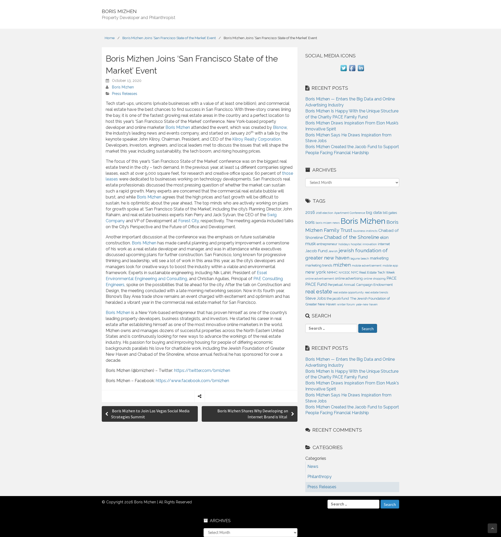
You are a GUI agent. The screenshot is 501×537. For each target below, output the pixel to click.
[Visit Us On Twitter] (343, 70)
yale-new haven (367, 304)
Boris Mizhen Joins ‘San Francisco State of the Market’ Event (169, 38)
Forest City (188, 220)
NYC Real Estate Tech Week (373, 272)
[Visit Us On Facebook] (352, 70)
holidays (344, 244)
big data (374, 212)
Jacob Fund (316, 251)
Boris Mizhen (123, 87)
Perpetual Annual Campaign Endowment (360, 285)
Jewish (333, 251)
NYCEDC (344, 272)
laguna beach (359, 258)
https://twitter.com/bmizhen (202, 370)
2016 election (324, 212)
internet (384, 244)
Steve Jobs (315, 298)
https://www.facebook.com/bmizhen (192, 380)
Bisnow (280, 127)
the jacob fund (338, 298)
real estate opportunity (348, 292)
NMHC (332, 272)
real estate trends (376, 292)
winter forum (346, 304)
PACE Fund (316, 284)
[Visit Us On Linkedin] (360, 70)
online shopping (375, 278)
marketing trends (318, 265)
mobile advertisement (366, 265)
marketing (379, 258)
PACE (392, 278)
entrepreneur (327, 244)
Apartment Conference (349, 212)
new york (315, 272)
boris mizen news (327, 222)
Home (110, 38)
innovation (369, 244)
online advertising (349, 278)
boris (310, 222)
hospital (356, 244)
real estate (318, 291)
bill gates (390, 213)
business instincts (365, 230)
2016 (310, 212)
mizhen (342, 265)
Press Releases (124, 94)
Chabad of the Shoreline (351, 237)
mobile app (390, 265)
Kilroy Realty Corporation (256, 139)
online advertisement (319, 278)
